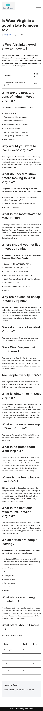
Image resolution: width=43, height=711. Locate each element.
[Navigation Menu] (38, 6)
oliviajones (7, 35)
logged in (16, 690)
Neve (12, 709)
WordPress (29, 709)
